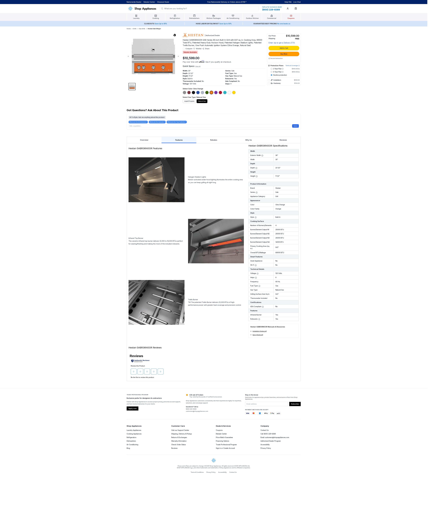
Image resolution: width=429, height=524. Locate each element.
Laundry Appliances (134, 430)
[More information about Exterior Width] (262, 155)
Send (295, 126)
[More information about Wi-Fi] (256, 265)
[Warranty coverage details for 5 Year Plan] (283, 72)
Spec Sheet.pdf (258, 335)
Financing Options (222, 441)
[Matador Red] (220, 92)
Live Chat (297, 2)
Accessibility (265, 444)
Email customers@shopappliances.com (275, 437)
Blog (128, 448)
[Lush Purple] (216, 92)
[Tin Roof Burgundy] (189, 92)
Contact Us (265, 430)
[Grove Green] (207, 92)
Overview (144, 140)
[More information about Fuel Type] (259, 286)
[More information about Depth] (256, 168)
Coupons (219, 430)
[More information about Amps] (256, 278)
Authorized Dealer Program (271, 441)
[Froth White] (229, 92)
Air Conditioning (132, 444)
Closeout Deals (163, 2)
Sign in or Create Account (225, 448)
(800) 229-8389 (191, 409)
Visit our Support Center (180, 430)
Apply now (132, 408)
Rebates (213, 140)
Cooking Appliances (134, 434)
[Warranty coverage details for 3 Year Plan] (283, 69)
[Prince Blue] (198, 92)
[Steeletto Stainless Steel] (184, 92)
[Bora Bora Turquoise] (225, 92)
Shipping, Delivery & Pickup (181, 434)
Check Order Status (178, 444)
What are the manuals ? (157, 122)
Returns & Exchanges (179, 437)
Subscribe (295, 404)
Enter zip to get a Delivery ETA (282, 43)
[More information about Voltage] (258, 273)
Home (129, 28)
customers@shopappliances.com (197, 411)
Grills (134, 28)
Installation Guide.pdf (260, 331)
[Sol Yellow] (234, 92)
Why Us (248, 140)
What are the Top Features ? (176, 122)
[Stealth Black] (193, 92)
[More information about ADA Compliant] (263, 307)
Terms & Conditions (197, 472)
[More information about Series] (257, 192)
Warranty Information (179, 441)
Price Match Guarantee (224, 437)
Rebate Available (190, 52)
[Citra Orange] (211, 92)
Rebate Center (149, 2)
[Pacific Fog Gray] (202, 92)
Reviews (283, 140)
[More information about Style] (256, 217)
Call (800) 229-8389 (268, 434)
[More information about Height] (257, 176)
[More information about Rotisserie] (259, 319)
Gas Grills (142, 28)
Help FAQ (288, 2)
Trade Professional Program (226, 444)
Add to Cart (284, 48)
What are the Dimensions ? (138, 122)
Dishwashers (131, 441)
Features (179, 140)
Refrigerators (131, 437)
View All (197, 66)
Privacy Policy (266, 448)
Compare (189, 49)
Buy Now (284, 54)
